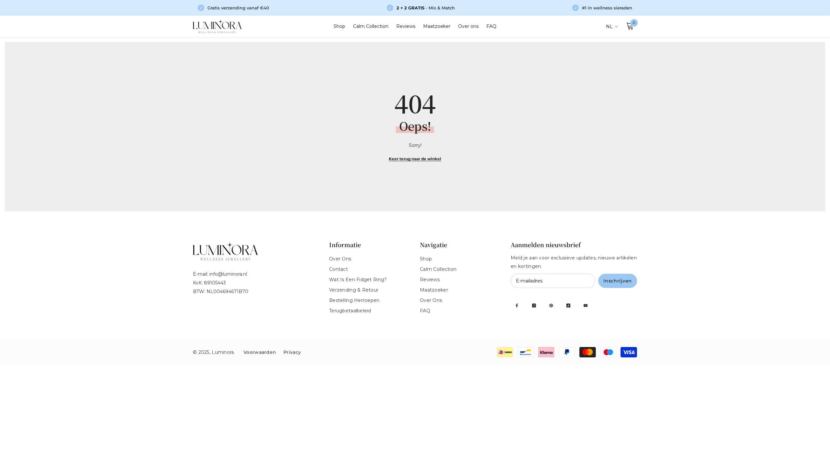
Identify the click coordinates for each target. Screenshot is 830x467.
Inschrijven (617, 281)
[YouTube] (585, 305)
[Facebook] (517, 305)
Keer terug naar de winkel (415, 158)
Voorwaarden (260, 352)
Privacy (292, 352)
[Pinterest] (551, 305)
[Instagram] (534, 305)
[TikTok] (568, 305)
